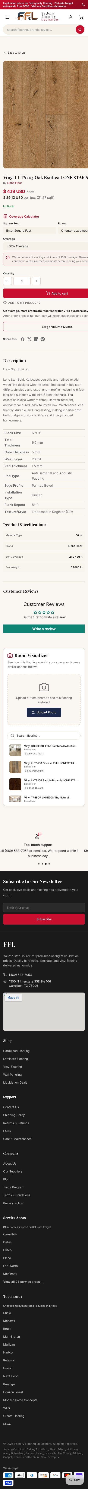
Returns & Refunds (16, 1123)
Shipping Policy (14, 1115)
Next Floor (10, 1376)
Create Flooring (14, 1416)
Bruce (7, 1328)
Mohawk (9, 1321)
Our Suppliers (12, 1171)
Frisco (7, 1250)
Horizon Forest (13, 1392)
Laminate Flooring (15, 1058)
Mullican (9, 1344)
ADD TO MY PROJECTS (24, 302)
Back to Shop (16, 52)
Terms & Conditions (16, 1195)
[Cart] (81, 17)
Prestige (9, 1384)
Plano (7, 1258)
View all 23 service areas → (23, 1281)
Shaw (7, 1313)
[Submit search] (80, 29)
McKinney (10, 1273)
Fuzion (7, 1368)
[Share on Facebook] (23, 339)
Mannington (11, 1336)
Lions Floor (14, 182)
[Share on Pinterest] (43, 339)
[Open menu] (7, 17)
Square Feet (11, 223)
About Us (9, 1163)
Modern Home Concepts (20, 1400)
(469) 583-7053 (20, 974)
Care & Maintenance (17, 1139)
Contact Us (11, 1107)
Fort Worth (10, 1266)
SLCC (7, 1424)
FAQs (7, 1131)
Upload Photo (47, 712)
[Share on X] (29, 339)
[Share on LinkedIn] (36, 339)
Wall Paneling (12, 1074)
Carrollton (10, 1234)
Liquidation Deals (15, 1082)
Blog (6, 1179)
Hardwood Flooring (16, 1051)
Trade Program (13, 1187)
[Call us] (83, 4)
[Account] (70, 17)
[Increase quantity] (36, 281)
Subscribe (44, 919)
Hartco (8, 1352)
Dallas (7, 1242)
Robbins (9, 1360)
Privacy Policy (13, 1203)
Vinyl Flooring (12, 1066)
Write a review (44, 629)
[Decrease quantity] (7, 281)
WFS (6, 1408)
